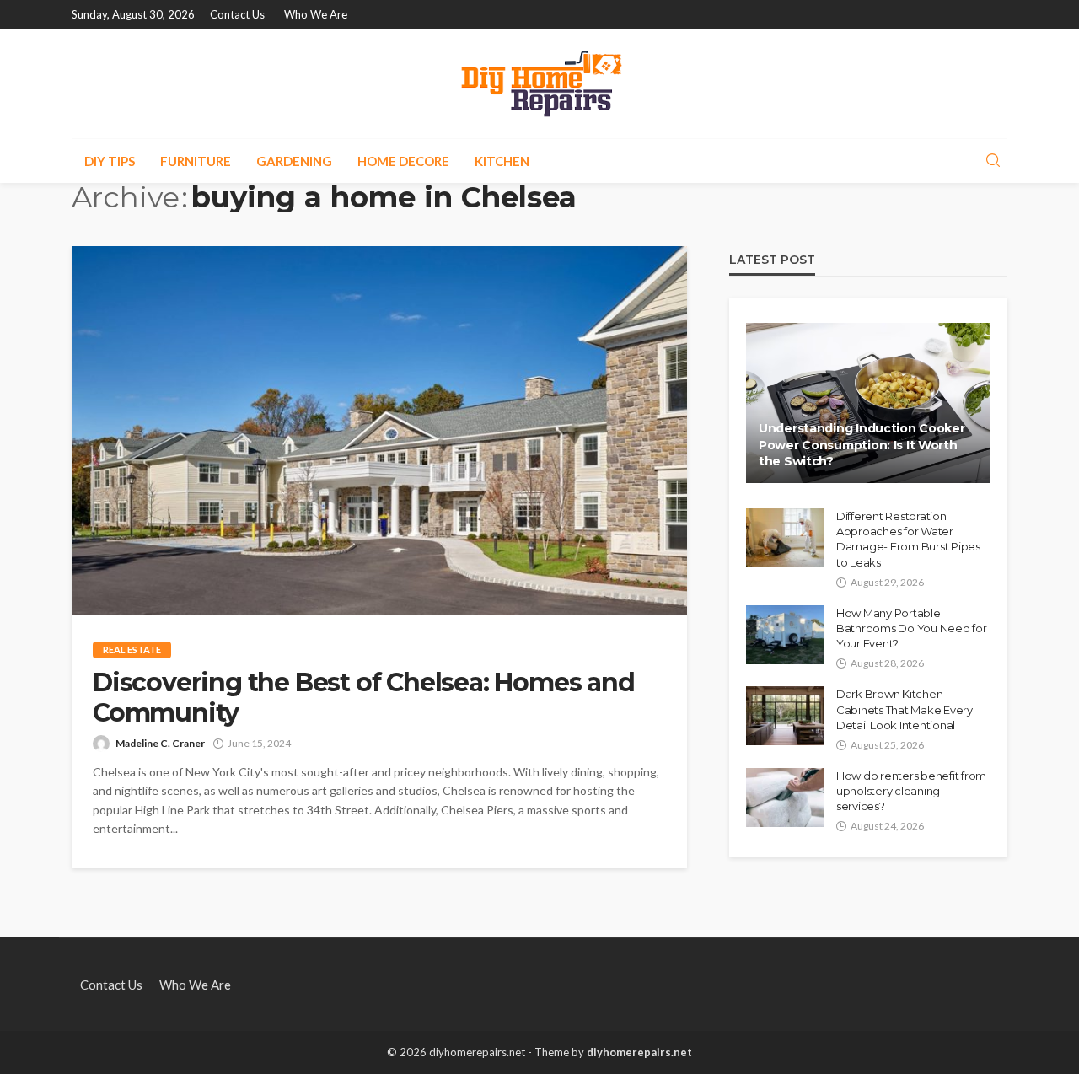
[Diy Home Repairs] (540, 83)
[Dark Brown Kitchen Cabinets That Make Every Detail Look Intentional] (785, 715)
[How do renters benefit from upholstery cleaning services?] (785, 797)
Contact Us (237, 14)
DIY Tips (109, 161)
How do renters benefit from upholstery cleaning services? (911, 791)
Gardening (294, 161)
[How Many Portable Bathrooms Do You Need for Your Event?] (785, 634)
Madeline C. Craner (160, 743)
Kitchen (502, 161)
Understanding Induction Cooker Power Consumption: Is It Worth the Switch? (862, 445)
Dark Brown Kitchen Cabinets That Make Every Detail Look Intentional (904, 709)
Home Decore (403, 161)
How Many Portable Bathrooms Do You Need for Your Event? (911, 628)
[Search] (993, 161)
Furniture (195, 161)
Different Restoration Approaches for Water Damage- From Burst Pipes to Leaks (908, 539)
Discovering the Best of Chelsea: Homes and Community (364, 698)
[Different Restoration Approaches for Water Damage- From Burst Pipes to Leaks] (785, 537)
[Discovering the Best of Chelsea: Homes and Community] (379, 430)
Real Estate (132, 649)
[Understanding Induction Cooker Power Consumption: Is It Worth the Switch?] (868, 403)
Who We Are (315, 14)
